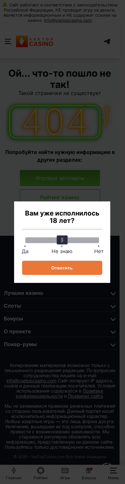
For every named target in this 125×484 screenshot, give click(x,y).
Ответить (62, 267)
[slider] (62, 239)
